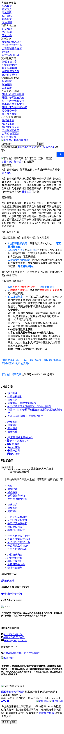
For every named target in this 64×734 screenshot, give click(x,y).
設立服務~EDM (10, 55)
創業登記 (7, 29)
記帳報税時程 (9, 65)
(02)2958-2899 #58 (26, 147)
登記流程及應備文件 (22, 437)
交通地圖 (7, 22)
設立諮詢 (36, 154)
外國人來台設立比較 (18, 535)
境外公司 (15, 450)
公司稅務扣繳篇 (10, 130)
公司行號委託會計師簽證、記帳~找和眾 (29, 406)
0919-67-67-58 (46, 147)
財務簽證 (7, 84)
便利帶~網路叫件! (17, 499)
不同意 (5, 722)
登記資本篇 (8, 120)
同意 (14, 722)
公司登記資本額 (16, 495)
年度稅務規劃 (9, 68)
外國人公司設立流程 (13, 97)
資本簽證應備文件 (19, 440)
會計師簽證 (15, 161)
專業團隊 (7, 12)
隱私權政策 (7, 691)
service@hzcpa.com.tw (15, 640)
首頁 (3, 161)
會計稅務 (7, 32)
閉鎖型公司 (8, 51)
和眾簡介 (7, 9)
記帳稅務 (50, 154)
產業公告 (7, 35)
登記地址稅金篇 (10, 127)
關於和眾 (22, 154)
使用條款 (19, 691)
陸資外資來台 (9, 110)
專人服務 (7, 173)
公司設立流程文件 (12, 45)
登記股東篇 (8, 123)
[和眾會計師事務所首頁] (15, 140)
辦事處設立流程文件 (13, 104)
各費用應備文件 (10, 71)
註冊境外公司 (9, 114)
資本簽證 (7, 87)
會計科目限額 (9, 74)
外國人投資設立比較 (13, 94)
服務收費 (7, 6)
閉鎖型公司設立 (16, 526)
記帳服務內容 (9, 61)
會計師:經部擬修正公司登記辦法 (25, 416)
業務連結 (9, 580)
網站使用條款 (46, 713)
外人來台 (15, 447)
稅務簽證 (7, 81)
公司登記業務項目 (12, 42)
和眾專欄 (8, 154)
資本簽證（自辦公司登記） (22, 403)
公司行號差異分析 (12, 48)
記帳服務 (15, 444)
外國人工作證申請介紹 (14, 107)
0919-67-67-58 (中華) (14, 637)
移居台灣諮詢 (8, 137)
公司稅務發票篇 (10, 133)
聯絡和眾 (7, 19)
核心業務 (7, 15)
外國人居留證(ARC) (18, 549)
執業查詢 (13, 593)
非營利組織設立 (16, 530)
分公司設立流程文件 (13, 101)
